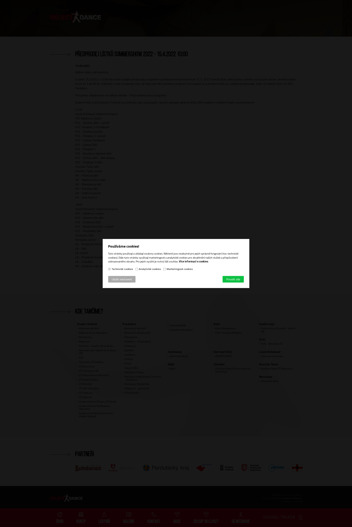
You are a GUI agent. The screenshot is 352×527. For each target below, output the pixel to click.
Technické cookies (122, 269)
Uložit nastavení (122, 279)
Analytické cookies (150, 269)
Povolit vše (233, 279)
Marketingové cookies (180, 269)
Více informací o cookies (193, 261)
